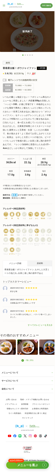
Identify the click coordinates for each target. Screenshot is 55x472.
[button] (22, 55)
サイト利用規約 (13, 419)
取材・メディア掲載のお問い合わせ (33, 406)
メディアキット (10, 410)
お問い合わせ (10, 406)
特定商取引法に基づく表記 (34, 419)
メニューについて (10, 378)
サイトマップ (26, 424)
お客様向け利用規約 (39, 415)
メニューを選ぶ (26, 464)
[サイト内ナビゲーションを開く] (4, 5)
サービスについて (10, 387)
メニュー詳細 (15, 263)
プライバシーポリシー (40, 410)
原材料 (40, 263)
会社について (8, 395)
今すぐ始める (46, 5)
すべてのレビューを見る (39, 325)
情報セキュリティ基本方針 (16, 415)
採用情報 (23, 410)
